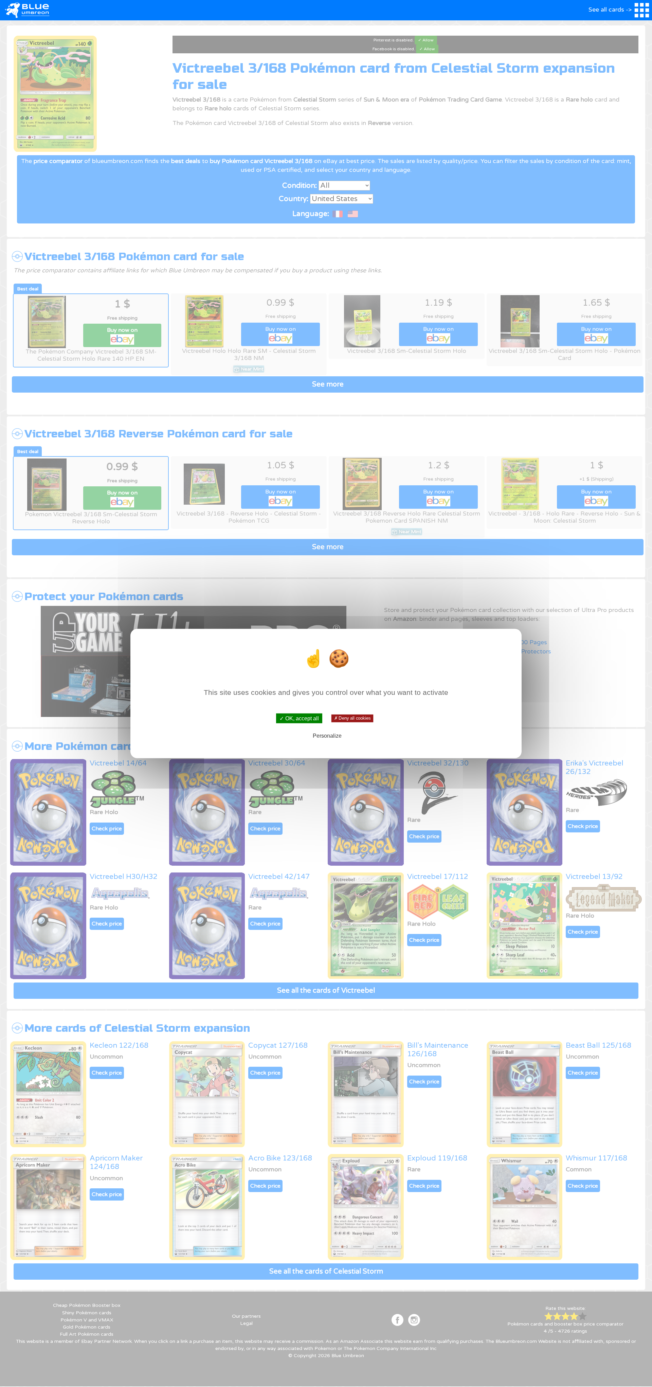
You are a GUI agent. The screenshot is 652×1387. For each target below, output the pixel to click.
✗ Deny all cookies (352, 718)
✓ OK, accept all (299, 718)
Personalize (327, 735)
